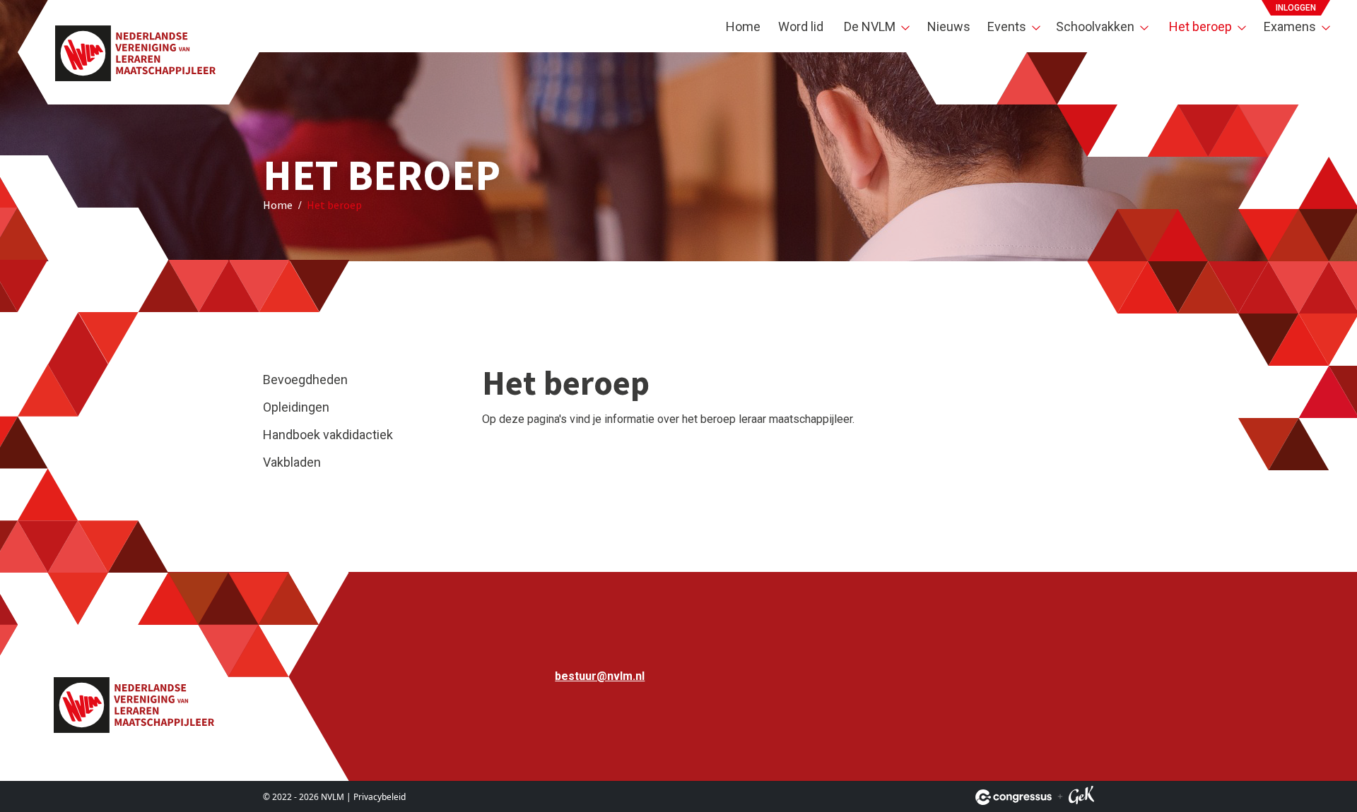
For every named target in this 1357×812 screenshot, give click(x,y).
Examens (1290, 26)
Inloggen (1296, 8)
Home (743, 26)
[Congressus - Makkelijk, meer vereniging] (1013, 797)
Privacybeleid (379, 797)
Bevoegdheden (305, 379)
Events (1006, 26)
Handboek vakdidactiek (328, 434)
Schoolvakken (1095, 26)
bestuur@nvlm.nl (600, 676)
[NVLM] (135, 53)
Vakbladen (292, 462)
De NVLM (869, 26)
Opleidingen (296, 407)
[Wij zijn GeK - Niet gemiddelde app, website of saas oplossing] (1081, 797)
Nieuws (948, 26)
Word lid (800, 26)
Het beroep (1200, 26)
